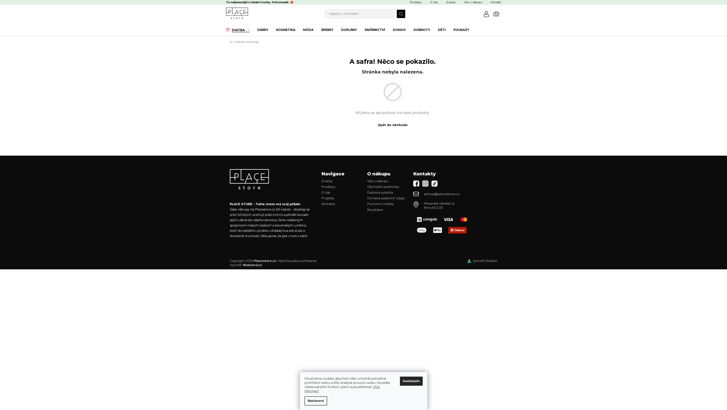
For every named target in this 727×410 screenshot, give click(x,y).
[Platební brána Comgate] (443, 219)
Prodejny (416, 2)
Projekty (327, 198)
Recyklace (375, 210)
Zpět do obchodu (393, 125)
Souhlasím (411, 381)
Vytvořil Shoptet (485, 261)
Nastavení (316, 401)
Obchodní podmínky (383, 187)
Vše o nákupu (473, 2)
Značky (451, 2)
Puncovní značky (380, 204)
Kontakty (328, 204)
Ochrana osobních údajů (386, 198)
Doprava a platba (380, 192)
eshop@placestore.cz (442, 194)
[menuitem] (239, 30)
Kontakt (496, 2)
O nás (434, 2)
